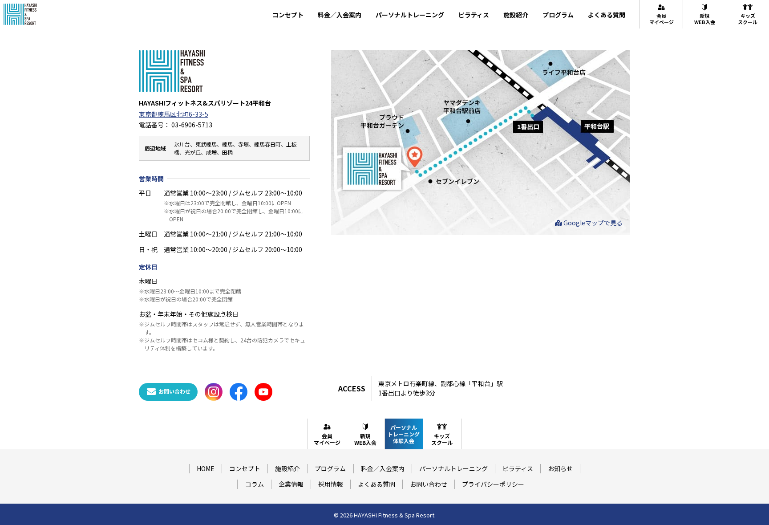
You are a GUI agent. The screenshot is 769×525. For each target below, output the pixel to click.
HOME (206, 468)
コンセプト (288, 14)
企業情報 (291, 484)
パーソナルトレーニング (410, 14)
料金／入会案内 (339, 14)
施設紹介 (515, 14)
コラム (254, 484)
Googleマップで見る (592, 222)
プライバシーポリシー (493, 484)
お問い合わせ (428, 484)
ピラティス (473, 14)
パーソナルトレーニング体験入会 (404, 433)
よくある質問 (606, 14)
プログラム (558, 14)
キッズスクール (747, 18)
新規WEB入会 (704, 18)
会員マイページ (661, 18)
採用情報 (330, 484)
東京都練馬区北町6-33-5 (173, 114)
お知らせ (560, 468)
